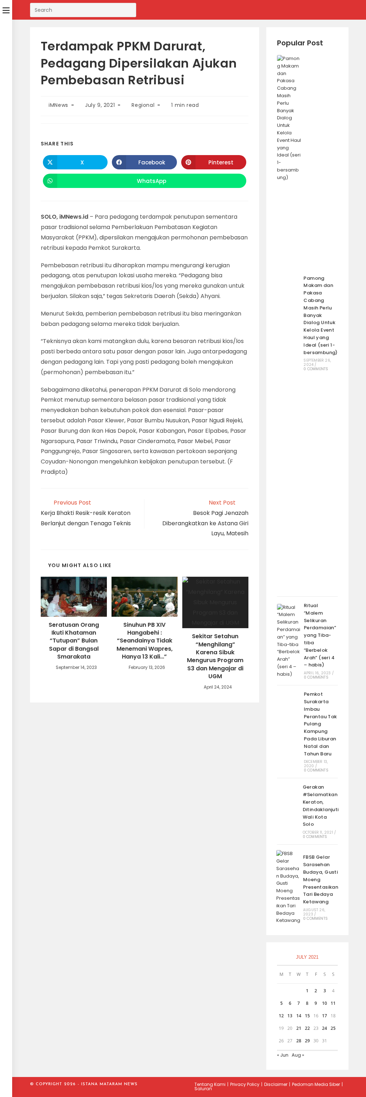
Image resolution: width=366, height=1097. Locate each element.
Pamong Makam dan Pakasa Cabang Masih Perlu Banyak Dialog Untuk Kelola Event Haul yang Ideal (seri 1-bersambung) (320, 315)
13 (289, 1016)
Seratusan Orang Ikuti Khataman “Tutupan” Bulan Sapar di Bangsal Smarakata (74, 641)
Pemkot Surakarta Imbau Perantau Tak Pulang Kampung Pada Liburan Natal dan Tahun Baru (320, 724)
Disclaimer (275, 1084)
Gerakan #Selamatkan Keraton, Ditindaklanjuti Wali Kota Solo (321, 806)
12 (281, 1016)
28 (298, 1041)
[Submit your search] (129, 9)
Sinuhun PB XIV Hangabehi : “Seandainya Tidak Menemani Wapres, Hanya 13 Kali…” (145, 641)
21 (298, 1028)
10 (324, 1003)
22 (307, 1028)
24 (324, 1028)
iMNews (58, 105)
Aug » (298, 1055)
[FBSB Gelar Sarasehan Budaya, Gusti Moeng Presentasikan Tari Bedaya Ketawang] (288, 887)
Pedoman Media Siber (316, 1084)
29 (307, 1041)
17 (324, 1016)
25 (333, 1028)
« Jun (282, 1055)
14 (298, 1016)
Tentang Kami (210, 1084)
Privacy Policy (244, 1084)
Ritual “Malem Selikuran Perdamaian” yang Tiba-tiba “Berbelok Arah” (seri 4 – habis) (320, 635)
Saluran (203, 1089)
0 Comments (315, 369)
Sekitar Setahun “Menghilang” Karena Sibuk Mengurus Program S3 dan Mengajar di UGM (215, 656)
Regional (143, 105)
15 (307, 1016)
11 (333, 1003)
